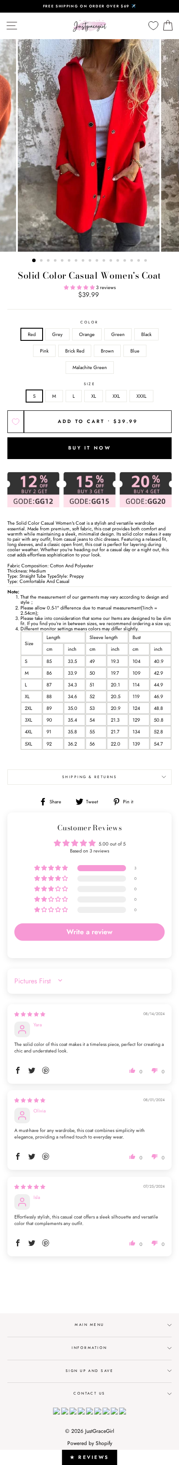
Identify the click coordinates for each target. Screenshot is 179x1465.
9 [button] (91, 261)
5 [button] (63, 261)
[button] (80, 287)
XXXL (141, 396)
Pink (44, 350)
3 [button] (49, 261)
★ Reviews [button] (89, 1457)
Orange (87, 334)
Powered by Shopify (89, 1443)
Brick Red (74, 350)
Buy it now (89, 447)
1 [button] (34, 261)
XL (93, 396)
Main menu (89, 1324)
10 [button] (98, 261)
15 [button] (132, 261)
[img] (29, 1014)
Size (90, 384)
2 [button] (42, 261)
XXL (116, 396)
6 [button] (70, 261)
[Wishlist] (153, 26)
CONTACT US (89, 1393)
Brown (107, 350)
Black (146, 334)
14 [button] (125, 261)
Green (118, 334)
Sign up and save (90, 1370)
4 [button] (56, 261)
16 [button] (139, 261)
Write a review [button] (89, 932)
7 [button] (77, 261)
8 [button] (84, 261)
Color (89, 322)
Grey (57, 334)
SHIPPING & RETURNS (89, 776)
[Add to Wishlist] (15, 421)
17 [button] (146, 261)
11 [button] (105, 261)
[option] (89, 6)
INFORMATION (89, 1347)
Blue (134, 350)
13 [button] (118, 261)
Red (32, 334)
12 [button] (111, 261)
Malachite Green (90, 367)
